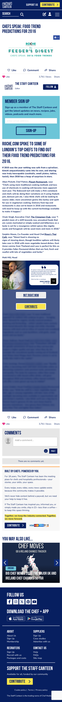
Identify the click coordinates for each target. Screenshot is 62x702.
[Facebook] (9, 601)
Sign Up (10, 638)
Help (35, 652)
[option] (31, 563)
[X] (22, 601)
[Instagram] (15, 601)
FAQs (36, 655)
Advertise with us (41, 641)
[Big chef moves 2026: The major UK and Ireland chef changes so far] (31, 563)
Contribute (31, 306)
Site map (37, 658)
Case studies (39, 638)
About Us (11, 635)
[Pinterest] (28, 601)
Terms (30, 690)
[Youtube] (34, 601)
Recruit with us (14, 655)
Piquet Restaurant (38, 181)
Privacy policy (42, 690)
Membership (13, 641)
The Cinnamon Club (41, 217)
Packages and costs (16, 658)
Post (53, 451)
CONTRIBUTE (48, 5)
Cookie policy (20, 690)
